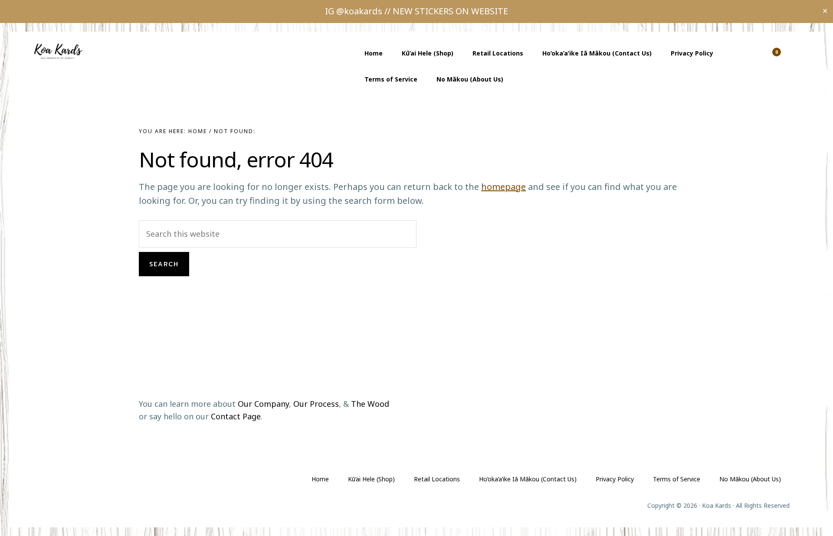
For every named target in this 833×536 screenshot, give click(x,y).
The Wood (370, 404)
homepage (503, 187)
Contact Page (236, 416)
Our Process (316, 404)
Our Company (263, 404)
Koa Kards (60, 51)
